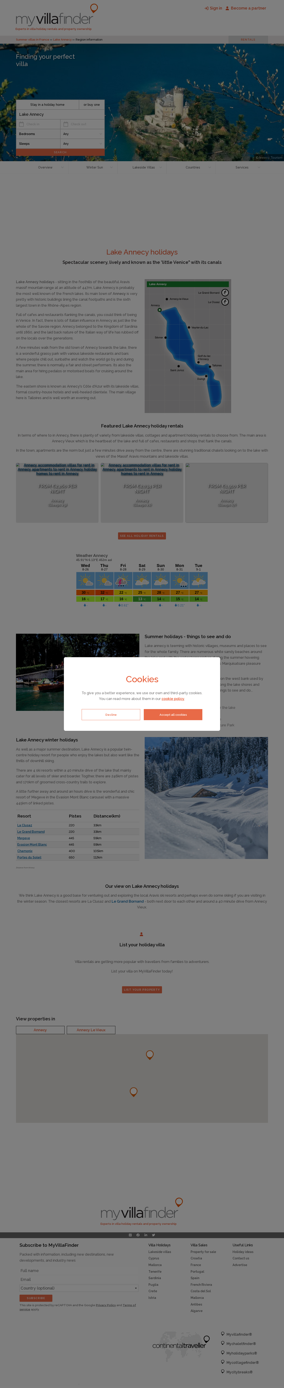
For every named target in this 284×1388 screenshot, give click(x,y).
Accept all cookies (173, 714)
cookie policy (173, 699)
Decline (111, 714)
